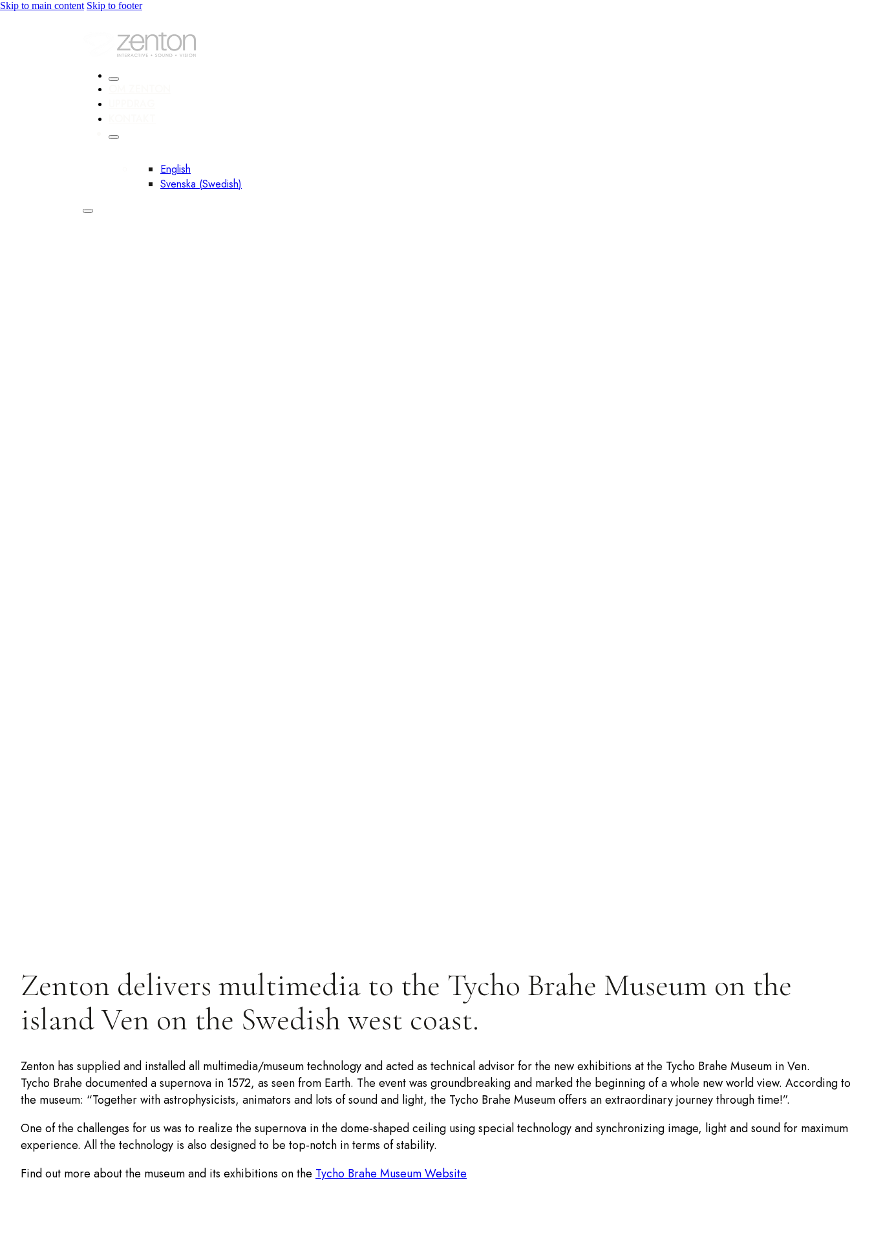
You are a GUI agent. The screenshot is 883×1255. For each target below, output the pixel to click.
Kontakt (132, 118)
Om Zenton (140, 88)
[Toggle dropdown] (114, 137)
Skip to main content (42, 5)
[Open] (88, 211)
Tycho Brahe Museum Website (391, 1173)
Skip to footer (114, 5)
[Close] (114, 79)
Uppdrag (132, 103)
